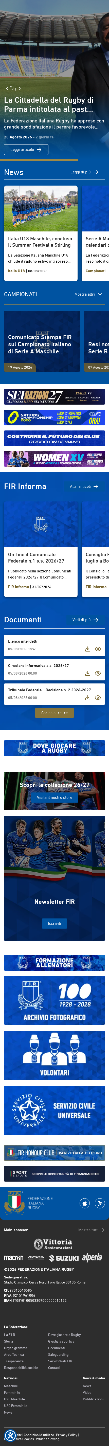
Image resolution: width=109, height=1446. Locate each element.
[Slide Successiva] (19, 88)
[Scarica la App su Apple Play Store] (85, 1203)
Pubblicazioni (93, 1399)
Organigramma (15, 1348)
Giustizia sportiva (61, 1341)
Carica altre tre (54, 712)
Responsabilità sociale (21, 1368)
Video (87, 1392)
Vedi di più (81, 619)
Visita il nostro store (54, 797)
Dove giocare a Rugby (64, 1335)
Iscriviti (54, 923)
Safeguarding (58, 1354)
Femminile (12, 1392)
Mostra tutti (88, 1229)
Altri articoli (80, 486)
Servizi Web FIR (60, 1361)
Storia (8, 1341)
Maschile (11, 1386)
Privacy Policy (66, 1435)
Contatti (54, 1368)
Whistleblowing (47, 1439)
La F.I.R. (10, 1335)
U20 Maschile (14, 1399)
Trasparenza (14, 1361)
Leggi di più (80, 172)
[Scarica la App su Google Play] (100, 1203)
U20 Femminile (15, 1406)
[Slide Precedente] (7, 88)
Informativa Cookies (19, 1439)
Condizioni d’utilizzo (39, 1435)
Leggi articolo (22, 149)
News (8, 1412)
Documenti (56, 1348)
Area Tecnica (14, 1354)
